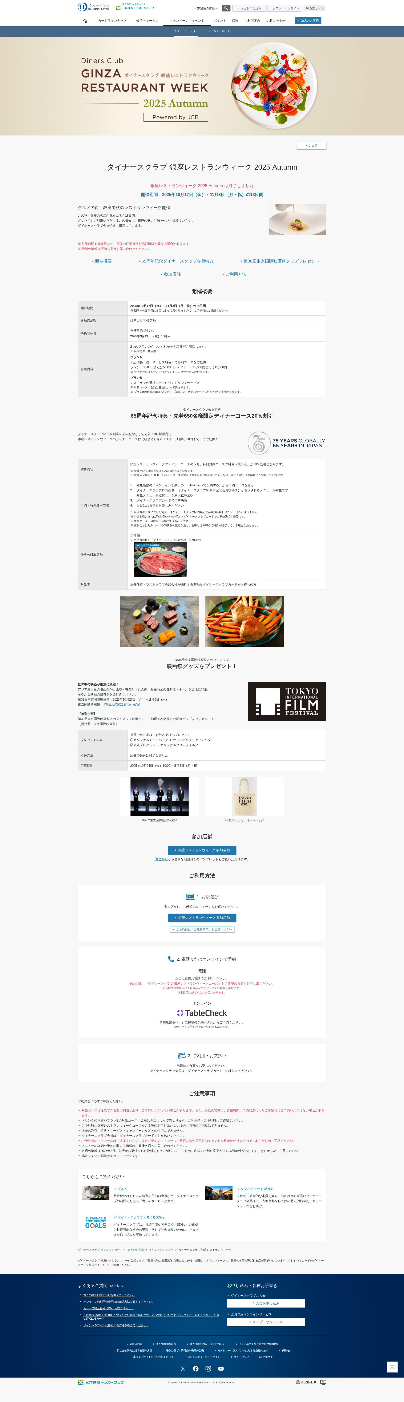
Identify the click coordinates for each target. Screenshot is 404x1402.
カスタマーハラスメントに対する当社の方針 (242, 1350)
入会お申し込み (251, 8)
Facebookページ (196, 1369)
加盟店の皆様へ (207, 8)
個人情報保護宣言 (166, 1344)
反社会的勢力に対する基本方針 (134, 1350)
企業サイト (316, 8)
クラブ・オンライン (286, 8)
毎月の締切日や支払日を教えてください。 (109, 1295)
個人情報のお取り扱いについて (207, 1344)
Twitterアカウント (183, 1369)
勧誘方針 (287, 1350)
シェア (313, 145)
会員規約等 (135, 1344)
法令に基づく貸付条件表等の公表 (185, 1350)
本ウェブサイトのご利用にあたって (153, 1356)
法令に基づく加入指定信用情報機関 (259, 1344)
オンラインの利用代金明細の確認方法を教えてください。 (118, 1301)
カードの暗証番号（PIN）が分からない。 (108, 1308)
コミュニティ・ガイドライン (203, 1356)
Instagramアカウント (208, 1369)
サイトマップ (241, 1356)
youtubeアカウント (221, 1369)
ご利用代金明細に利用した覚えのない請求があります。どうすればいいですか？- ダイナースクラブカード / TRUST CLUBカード (151, 1316)
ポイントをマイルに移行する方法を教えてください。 (116, 1325)
